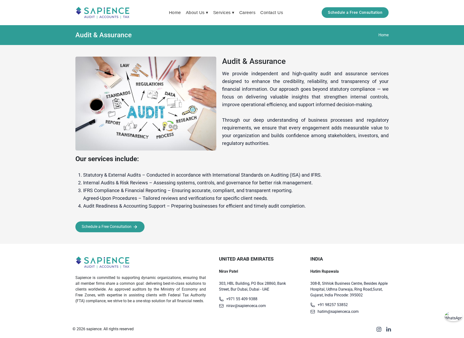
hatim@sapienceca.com (338, 311)
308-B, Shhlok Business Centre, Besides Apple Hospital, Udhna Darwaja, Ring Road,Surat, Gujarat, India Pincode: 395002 (349, 289)
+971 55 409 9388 (241, 299)
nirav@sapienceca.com (246, 305)
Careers (247, 12)
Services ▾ (223, 12)
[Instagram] (379, 329)
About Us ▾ (197, 12)
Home (175, 12)
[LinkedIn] (389, 329)
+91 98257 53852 (333, 304)
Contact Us (271, 12)
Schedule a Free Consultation (355, 12)
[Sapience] (102, 12)
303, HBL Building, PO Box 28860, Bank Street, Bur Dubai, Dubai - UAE (252, 286)
